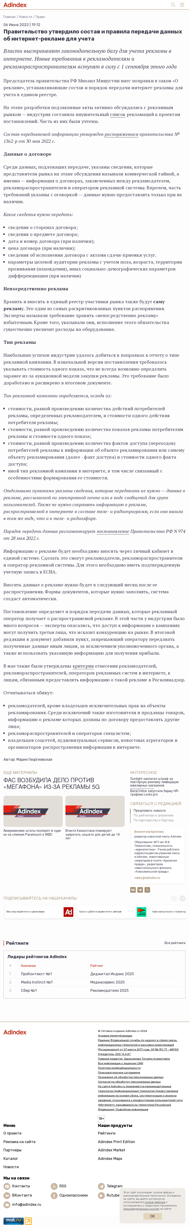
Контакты (21, 1186)
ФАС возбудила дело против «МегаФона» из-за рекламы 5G (51, 784)
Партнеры (12, 1150)
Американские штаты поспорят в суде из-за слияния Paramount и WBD (32, 833)
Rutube (113, 1195)
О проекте (12, 1133)
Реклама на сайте (19, 1142)
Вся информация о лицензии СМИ (120, 1063)
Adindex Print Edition (116, 1142)
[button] (182, 898)
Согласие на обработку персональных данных (129, 1081)
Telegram (115, 1186)
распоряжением (121, 134)
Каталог (10, 1158)
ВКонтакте (22, 1195)
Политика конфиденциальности (119, 1068)
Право (40, 17)
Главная (9, 17)
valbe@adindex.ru (147, 878)
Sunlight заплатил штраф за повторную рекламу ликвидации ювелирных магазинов (154, 782)
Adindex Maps (110, 1158)
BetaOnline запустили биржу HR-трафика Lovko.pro (154, 793)
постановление (113, 531)
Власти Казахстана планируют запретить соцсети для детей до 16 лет (92, 834)
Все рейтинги (175, 943)
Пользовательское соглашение (119, 1072)
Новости (25, 17)
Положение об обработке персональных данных (130, 1077)
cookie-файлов (155, 1202)
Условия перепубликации (115, 1035)
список (117, 114)
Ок (152, 1216)
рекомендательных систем (141, 1208)
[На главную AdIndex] (47, 1032)
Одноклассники (73, 1195)
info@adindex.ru (26, 1204)
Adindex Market (111, 1150)
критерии (83, 666)
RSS (62, 1186)
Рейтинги (106, 1133)
